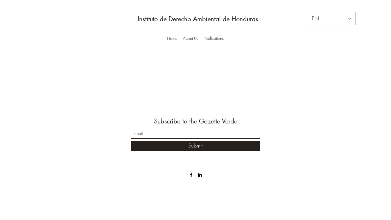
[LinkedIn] (200, 175)
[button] (190, 38)
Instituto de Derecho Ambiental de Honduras (197, 19)
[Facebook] (191, 175)
